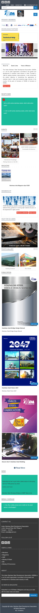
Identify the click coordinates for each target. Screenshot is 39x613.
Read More (20, 467)
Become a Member (22, 213)
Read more (6, 86)
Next (37, 129)
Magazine (5, 166)
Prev (34, 129)
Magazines (5, 555)
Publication (6, 272)
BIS (3, 562)
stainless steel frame (7, 483)
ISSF (3, 557)
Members (5, 552)
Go (35, 8)
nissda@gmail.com (32, 5)
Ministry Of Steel (7, 559)
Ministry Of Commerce (8, 564)
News (3, 471)
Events (4, 129)
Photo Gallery (7, 249)
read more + (34, 324)
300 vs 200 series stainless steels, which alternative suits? (18, 104)
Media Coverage (7, 499)
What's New (6, 94)
